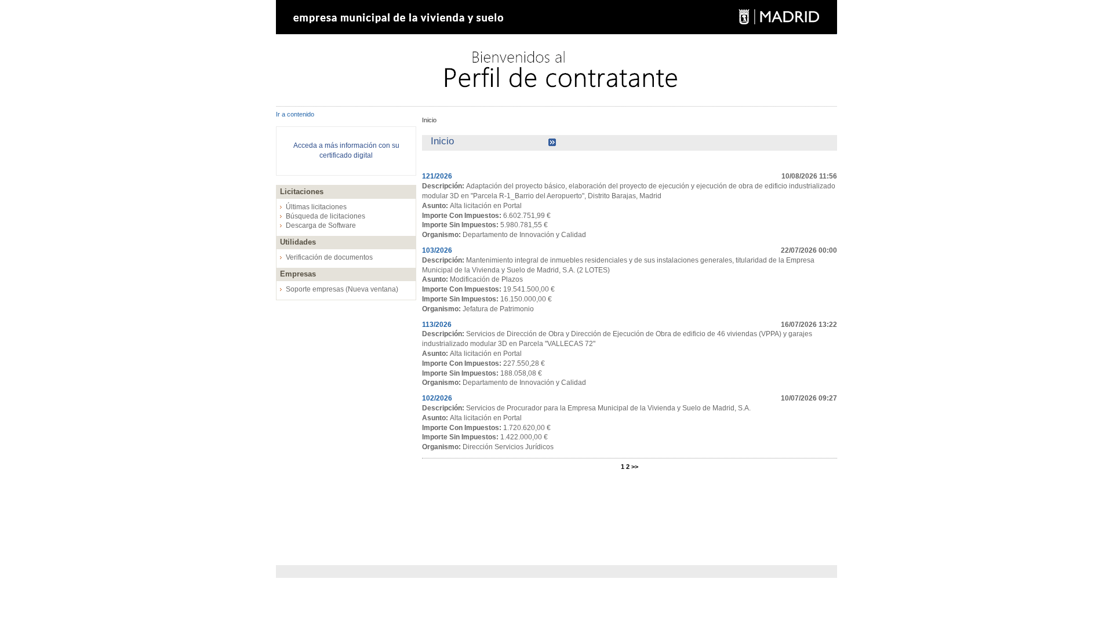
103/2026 (437, 250)
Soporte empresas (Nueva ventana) (342, 289)
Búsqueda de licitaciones (325, 216)
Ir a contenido (295, 114)
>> (634, 466)
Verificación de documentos (329, 257)
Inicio (429, 120)
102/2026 (437, 398)
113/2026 (437, 325)
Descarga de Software (321, 225)
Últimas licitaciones (316, 207)
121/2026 (437, 176)
